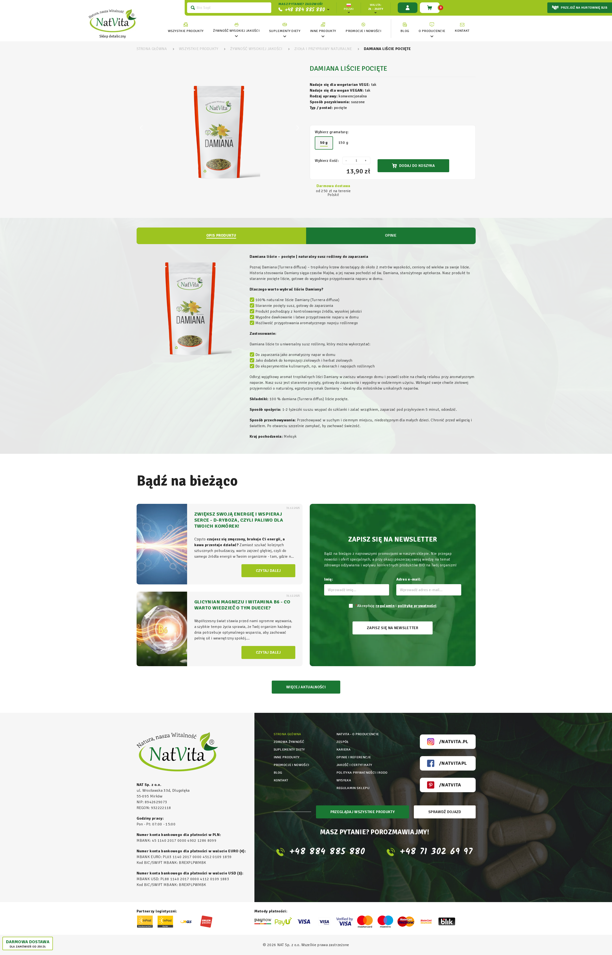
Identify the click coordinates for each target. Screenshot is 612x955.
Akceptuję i (396, 606)
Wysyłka (343, 780)
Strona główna (287, 734)
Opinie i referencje (353, 757)
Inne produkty (287, 757)
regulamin (385, 605)
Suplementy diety (289, 749)
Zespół (342, 742)
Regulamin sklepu (352, 788)
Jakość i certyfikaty (354, 765)
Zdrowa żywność (289, 742)
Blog (278, 773)
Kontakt (281, 780)
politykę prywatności (417, 605)
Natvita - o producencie (357, 734)
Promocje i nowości (291, 765)
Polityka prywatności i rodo (362, 773)
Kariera (343, 749)
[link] (236, 28)
